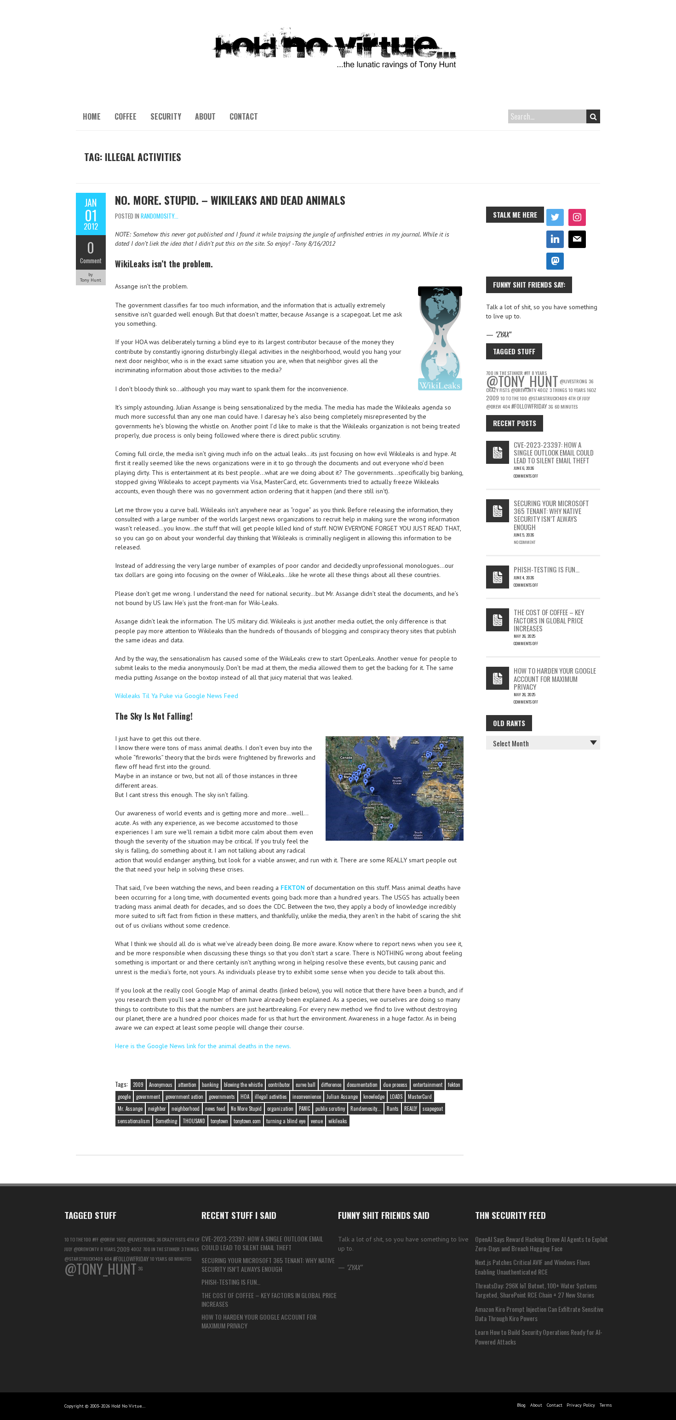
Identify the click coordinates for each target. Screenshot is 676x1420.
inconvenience (306, 1096)
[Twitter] (555, 218)
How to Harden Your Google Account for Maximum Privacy (555, 678)
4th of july (579, 398)
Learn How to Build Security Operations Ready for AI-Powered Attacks (538, 1336)
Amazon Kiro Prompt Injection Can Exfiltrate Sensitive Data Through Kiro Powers (539, 1313)
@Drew (493, 406)
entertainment (427, 1084)
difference (331, 1084)
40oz (543, 389)
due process (395, 1084)
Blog (521, 1405)
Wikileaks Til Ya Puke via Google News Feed (176, 696)
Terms (606, 1405)
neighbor (157, 1108)
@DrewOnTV (523, 389)
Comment (91, 260)
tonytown (219, 1121)
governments (222, 1096)
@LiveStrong (573, 381)
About (205, 116)
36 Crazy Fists (170, 1239)
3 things (558, 389)
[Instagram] (577, 218)
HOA (245, 1096)
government (148, 1096)
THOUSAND (194, 1121)
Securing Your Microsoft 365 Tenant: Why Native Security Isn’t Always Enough (551, 515)
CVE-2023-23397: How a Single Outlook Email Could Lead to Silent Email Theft (554, 452)
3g (550, 406)
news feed (215, 1108)
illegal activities (271, 1096)
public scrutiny (330, 1108)
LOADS (396, 1096)
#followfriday (529, 406)
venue (317, 1121)
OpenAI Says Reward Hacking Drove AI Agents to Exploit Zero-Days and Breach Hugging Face (541, 1243)
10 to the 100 (513, 398)
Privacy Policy (581, 1405)
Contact (243, 116)
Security (165, 116)
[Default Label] (555, 239)
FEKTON (293, 887)
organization (280, 1108)
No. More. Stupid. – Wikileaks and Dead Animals (230, 199)
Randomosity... (159, 215)
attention (187, 1084)
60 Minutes (566, 406)
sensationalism (134, 1121)
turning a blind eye (285, 1121)
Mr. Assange (130, 1108)
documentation (362, 1084)
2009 (138, 1084)
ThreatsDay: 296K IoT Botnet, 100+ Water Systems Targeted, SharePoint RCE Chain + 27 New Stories (536, 1290)
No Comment (524, 542)
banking (210, 1084)
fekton (454, 1084)
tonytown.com (247, 1121)
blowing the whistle (243, 1084)
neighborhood (186, 1108)
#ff (95, 1239)
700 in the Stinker (161, 1249)
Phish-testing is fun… (546, 569)
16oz (591, 389)
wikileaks (337, 1121)
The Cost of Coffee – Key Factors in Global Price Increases (549, 620)
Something (166, 1121)
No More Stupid (246, 1108)
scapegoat (433, 1108)
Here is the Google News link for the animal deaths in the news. (203, 1046)
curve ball (305, 1084)
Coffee (126, 116)
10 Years (576, 389)
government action (184, 1096)
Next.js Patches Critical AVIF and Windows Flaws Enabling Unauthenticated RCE (532, 1266)
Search (593, 116)
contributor (279, 1084)
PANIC (304, 1108)
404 (506, 406)
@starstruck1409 (547, 398)
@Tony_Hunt (522, 381)
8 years (107, 1249)
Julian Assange (342, 1096)
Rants (393, 1108)
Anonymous (160, 1084)
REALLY (410, 1108)
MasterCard (420, 1096)
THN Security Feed (510, 1214)
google (124, 1096)
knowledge (373, 1096)
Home (92, 116)
